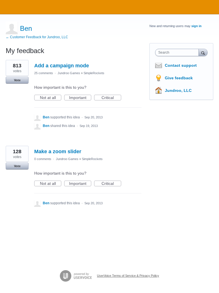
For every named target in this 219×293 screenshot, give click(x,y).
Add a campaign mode (61, 65)
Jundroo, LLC (178, 90)
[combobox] (178, 52)
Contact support (181, 65)
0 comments (42, 159)
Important (80, 97)
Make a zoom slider (57, 151)
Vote (17, 80)
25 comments (43, 73)
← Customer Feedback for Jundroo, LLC (37, 37)
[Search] (203, 52)
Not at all (50, 97)
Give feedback (179, 78)
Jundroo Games (69, 73)
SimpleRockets (94, 73)
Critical (111, 97)
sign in (196, 26)
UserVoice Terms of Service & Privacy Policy (128, 275)
